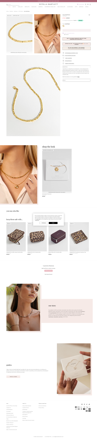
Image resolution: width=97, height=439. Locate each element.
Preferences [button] (37, 220)
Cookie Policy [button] (38, 219)
